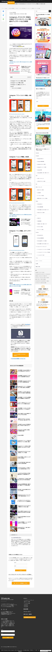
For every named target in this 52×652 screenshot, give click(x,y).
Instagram (11, 13)
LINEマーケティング (40, 178)
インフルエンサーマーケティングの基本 (43, 252)
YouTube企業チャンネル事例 (41, 240)
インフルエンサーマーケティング (41, 246)
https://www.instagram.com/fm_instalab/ (7, 599)
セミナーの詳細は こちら (21, 583)
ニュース (18, 13)
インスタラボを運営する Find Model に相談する (19, 355)
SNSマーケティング (39, 187)
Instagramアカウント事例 (41, 164)
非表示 (29, 77)
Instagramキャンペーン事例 (41, 167)
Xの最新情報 (39, 221)
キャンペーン (37, 277)
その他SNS (39, 192)
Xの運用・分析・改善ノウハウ (42, 223)
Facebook (37, 152)
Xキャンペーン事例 (40, 229)
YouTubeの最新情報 (40, 238)
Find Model (27, 324)
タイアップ (41, 277)
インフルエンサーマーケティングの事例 (43, 249)
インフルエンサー (47, 274)
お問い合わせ (10, 2)
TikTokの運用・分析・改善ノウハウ (43, 209)
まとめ (12, 86)
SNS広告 (37, 275)
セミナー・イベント (39, 260)
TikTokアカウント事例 (40, 212)
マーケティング (22, 13)
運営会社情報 (26, 609)
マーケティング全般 (40, 195)
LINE (36, 175)
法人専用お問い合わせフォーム (29, 617)
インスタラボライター (29, 24)
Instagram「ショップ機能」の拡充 (17, 82)
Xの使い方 (39, 218)
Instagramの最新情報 (12, 12)
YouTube (37, 232)
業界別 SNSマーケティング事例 (42, 198)
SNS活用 (15, 13)
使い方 (45, 277)
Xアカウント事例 (40, 226)
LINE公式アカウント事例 (41, 181)
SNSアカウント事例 (40, 189)
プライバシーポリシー (27, 611)
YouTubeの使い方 (40, 235)
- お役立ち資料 (26, 606)
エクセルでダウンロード (45, 650)
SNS (36, 184)
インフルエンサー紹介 (40, 255)
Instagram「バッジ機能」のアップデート (18, 84)
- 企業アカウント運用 (27, 601)
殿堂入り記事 (38, 266)
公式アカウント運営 (43, 282)
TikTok (37, 201)
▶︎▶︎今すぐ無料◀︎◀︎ (18, 46)
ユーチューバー (41, 275)
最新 (25, 13)
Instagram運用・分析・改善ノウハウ (43, 172)
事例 (41, 279)
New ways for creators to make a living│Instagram (17, 250)
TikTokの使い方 (39, 204)
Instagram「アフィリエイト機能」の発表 (18, 80)
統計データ (45, 275)
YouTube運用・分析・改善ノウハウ (43, 243)
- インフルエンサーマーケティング (29, 600)
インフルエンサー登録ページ (42, 128)
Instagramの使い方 (40, 158)
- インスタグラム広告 (27, 603)
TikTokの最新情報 (40, 206)
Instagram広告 (39, 169)
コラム (37, 257)
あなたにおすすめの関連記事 (16, 88)
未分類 (37, 263)
